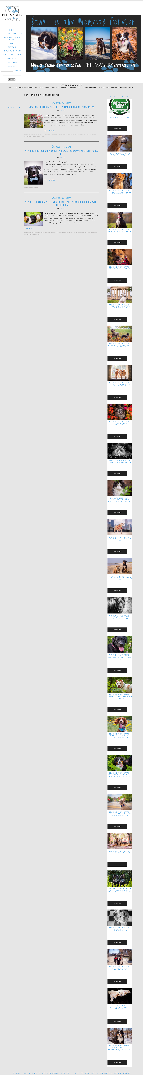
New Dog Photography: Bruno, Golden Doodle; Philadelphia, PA (119, 735)
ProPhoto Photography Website (114, 1073)
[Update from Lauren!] (119, 107)
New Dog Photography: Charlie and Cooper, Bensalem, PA (120, 384)
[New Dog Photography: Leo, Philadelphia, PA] (119, 841)
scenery (42, 136)
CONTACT (12, 66)
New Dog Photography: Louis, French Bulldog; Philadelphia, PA (120, 813)
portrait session (36, 136)
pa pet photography (63, 134)
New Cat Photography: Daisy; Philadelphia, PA (120, 461)
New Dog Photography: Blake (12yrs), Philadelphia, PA (120, 929)
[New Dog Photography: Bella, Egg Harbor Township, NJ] (119, 412)
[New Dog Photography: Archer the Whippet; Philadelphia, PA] (119, 294)
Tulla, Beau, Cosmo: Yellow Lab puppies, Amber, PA (119, 1007)
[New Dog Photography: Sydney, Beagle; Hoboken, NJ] (119, 527)
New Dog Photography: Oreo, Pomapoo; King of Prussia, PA (61, 106)
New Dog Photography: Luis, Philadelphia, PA (120, 268)
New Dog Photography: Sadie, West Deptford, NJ (120, 230)
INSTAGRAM (12, 62)
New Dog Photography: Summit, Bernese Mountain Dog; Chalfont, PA (120, 1048)
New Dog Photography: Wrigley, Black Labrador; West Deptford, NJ (61, 152)
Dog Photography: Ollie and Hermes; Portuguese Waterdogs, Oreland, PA (120, 890)
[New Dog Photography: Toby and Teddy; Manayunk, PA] (119, 957)
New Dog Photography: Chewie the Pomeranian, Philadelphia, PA (119, 192)
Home (11, 30)
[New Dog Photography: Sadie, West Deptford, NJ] (119, 220)
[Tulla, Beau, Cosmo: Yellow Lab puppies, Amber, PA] (119, 996)
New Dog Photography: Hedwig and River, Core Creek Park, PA (119, 345)
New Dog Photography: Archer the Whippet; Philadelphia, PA (120, 306)
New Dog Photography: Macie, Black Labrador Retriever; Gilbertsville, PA (120, 656)
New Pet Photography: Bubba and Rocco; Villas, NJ (120, 577)
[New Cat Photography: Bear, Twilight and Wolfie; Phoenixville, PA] (119, 488)
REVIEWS (12, 47)
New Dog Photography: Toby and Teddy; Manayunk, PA (120, 968)
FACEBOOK (11, 58)
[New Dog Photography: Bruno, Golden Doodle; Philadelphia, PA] (119, 724)
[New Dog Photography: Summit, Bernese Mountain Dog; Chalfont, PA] (119, 1036)
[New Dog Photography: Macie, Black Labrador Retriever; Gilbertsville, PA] (119, 644)
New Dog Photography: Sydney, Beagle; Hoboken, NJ (120, 538)
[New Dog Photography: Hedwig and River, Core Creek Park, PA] (119, 334)
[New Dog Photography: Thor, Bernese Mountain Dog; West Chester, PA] (119, 763)
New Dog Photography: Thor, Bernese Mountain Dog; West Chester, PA (119, 774)
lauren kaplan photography (43, 134)
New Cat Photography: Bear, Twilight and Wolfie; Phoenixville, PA (120, 499)
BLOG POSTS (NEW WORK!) (12, 38)
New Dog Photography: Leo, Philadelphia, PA (120, 852)
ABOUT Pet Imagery (12, 51)
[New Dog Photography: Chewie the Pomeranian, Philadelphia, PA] (119, 181)
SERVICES (12, 43)
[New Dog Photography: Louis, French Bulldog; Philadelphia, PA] (119, 802)
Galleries (11, 34)
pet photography (79, 134)
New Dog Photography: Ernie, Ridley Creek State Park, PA (120, 696)
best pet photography (34, 232)
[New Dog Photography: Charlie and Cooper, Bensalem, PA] (119, 373)
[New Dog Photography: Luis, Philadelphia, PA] (119, 257)
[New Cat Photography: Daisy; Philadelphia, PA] (119, 451)
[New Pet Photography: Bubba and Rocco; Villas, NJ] (119, 566)
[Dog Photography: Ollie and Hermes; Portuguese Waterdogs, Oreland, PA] (119, 878)
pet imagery (71, 134)
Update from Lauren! (120, 117)
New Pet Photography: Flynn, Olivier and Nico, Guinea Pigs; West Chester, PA (61, 203)
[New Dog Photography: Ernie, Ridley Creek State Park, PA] (119, 685)
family (33, 134)
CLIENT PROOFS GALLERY (11, 55)
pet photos (86, 134)
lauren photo (53, 134)
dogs (30, 134)
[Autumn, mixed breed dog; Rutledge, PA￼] (119, 143)
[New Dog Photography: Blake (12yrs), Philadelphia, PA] (119, 918)
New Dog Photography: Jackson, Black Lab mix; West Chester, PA (120, 616)
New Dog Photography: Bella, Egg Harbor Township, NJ (120, 423)
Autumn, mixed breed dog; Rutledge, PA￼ (120, 154)
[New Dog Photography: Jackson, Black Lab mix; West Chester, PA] (119, 605)
